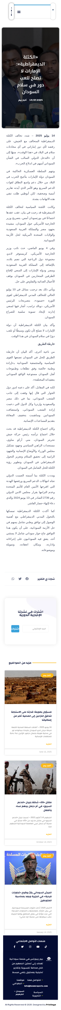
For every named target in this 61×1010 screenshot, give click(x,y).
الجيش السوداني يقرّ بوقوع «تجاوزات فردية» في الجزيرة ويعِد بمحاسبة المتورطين (32, 896)
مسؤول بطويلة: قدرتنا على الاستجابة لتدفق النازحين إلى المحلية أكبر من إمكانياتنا (31, 716)
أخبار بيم (22, 100)
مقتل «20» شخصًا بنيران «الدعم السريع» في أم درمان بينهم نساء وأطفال (34, 806)
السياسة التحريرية (37, 994)
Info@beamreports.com (36, 986)
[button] (18, 11)
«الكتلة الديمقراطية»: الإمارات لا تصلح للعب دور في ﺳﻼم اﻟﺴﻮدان (30, 74)
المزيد (49, 744)
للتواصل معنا (34, 980)
